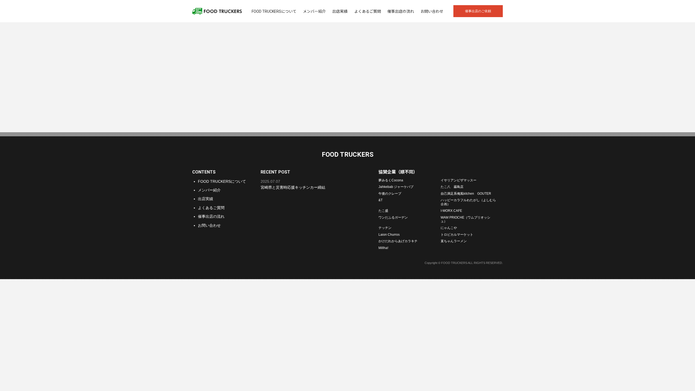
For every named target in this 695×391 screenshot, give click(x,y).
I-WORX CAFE (451, 210)
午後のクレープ (389, 193)
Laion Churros (389, 234)
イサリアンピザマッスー (458, 180)
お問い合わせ (432, 11)
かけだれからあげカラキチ (398, 241)
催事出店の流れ (400, 11)
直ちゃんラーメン (454, 241)
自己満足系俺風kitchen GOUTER (466, 193)
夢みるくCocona (390, 180)
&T (380, 200)
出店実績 (340, 11)
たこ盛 (383, 210)
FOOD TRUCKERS (217, 11)
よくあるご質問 (367, 11)
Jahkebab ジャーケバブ (395, 186)
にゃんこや (449, 227)
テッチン (384, 227)
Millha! (383, 248)
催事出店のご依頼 (478, 11)
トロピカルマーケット (457, 234)
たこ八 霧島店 (452, 186)
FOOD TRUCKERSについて (274, 11)
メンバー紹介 (314, 11)
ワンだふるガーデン (393, 217)
